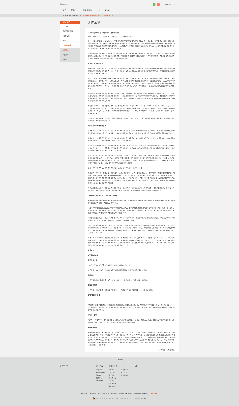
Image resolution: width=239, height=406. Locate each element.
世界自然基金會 (103, 58)
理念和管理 (124, 370)
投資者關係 (87, 10)
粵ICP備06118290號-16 (103, 398)
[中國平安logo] (64, 4)
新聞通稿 (66, 50)
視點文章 (66, 55)
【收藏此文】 (170, 350)
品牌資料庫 (78, 15)
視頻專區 (66, 60)
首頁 (64, 10)
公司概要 (112, 370)
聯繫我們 (154, 394)
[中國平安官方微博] (158, 4)
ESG (98, 10)
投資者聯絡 (112, 386)
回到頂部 (120, 360)
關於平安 (74, 10)
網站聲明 (84, 394)
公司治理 (112, 381)
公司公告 (112, 372)
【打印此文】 (161, 350)
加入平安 (108, 10)
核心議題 (124, 372)
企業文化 (66, 41)
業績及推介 (112, 378)
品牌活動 (66, 36)
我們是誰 (66, 26)
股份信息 (112, 375)
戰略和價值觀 (68, 31)
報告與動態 (124, 375)
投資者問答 (112, 383)
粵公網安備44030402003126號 (121, 398)
